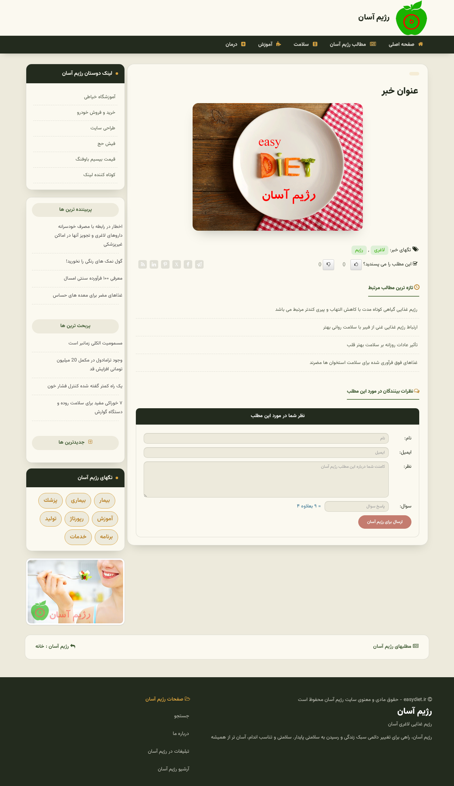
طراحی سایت (102, 128)
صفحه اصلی (402, 44)
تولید (50, 519)
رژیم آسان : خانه (52, 647)
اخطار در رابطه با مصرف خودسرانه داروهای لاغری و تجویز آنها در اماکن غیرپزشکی (88, 235)
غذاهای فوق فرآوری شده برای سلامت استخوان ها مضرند (363, 362)
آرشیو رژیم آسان (173, 769)
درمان (232, 44)
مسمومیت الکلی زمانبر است (95, 343)
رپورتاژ (77, 519)
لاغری (379, 250)
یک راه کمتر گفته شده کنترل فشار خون (85, 386)
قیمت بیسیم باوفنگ (95, 159)
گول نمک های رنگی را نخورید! (94, 261)
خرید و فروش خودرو (96, 112)
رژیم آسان (373, 17)
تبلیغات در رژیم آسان (168, 752)
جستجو (181, 716)
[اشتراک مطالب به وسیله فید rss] (143, 264)
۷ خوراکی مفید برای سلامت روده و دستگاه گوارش (89, 407)
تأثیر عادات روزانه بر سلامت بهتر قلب (382, 345)
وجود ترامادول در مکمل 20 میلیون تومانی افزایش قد (89, 364)
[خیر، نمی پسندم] (328, 264)
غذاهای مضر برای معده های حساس (87, 295)
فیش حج (106, 143)
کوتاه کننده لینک (99, 175)
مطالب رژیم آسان (348, 44)
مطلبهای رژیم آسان (393, 647)
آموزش (266, 44)
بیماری (78, 500)
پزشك (50, 500)
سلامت (302, 44)
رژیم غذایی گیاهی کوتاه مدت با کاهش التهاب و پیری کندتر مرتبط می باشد (346, 309)
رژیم (359, 250)
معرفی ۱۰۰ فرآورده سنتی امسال (93, 278)
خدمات (78, 537)
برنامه (106, 537)
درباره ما (181, 734)
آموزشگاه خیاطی (99, 97)
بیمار (104, 500)
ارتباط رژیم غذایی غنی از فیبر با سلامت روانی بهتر (370, 327)
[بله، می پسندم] (356, 264)
